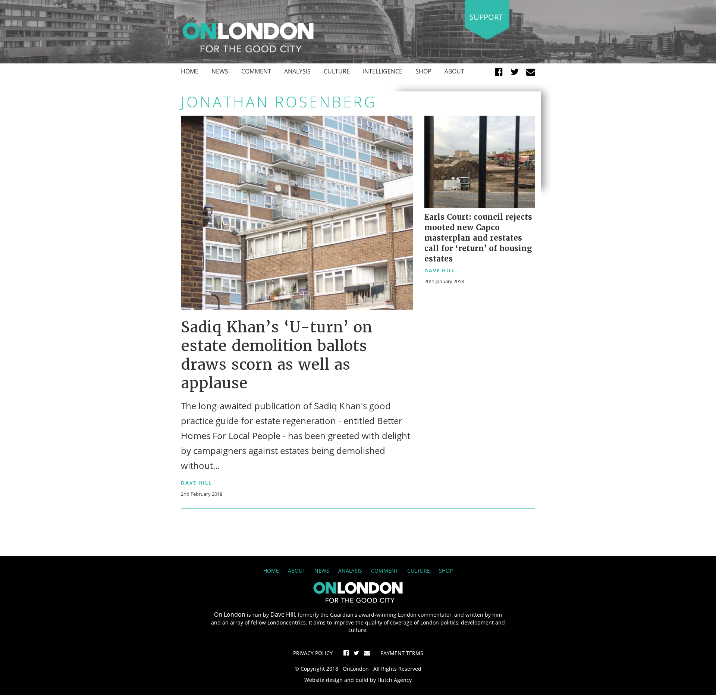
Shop (423, 71)
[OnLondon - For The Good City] (248, 37)
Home (189, 71)
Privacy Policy (313, 653)
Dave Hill (196, 482)
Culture (337, 71)
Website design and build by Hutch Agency (358, 679)
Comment (256, 71)
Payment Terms (401, 653)
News (219, 71)
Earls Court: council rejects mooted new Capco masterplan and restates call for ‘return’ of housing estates (478, 238)
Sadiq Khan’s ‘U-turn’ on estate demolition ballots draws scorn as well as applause (276, 355)
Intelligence (382, 71)
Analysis (297, 71)
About (454, 71)
